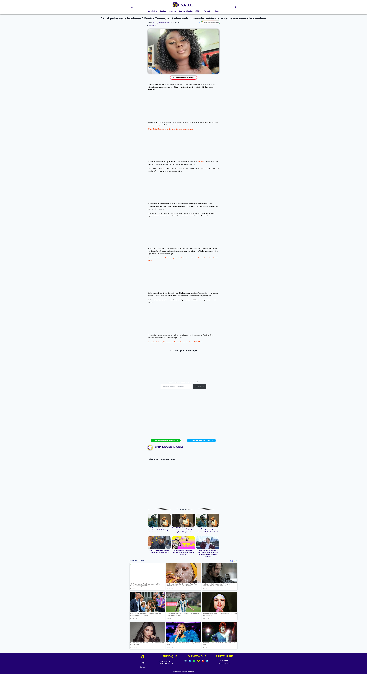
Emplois (163, 11)
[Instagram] (198, 661)
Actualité (151, 11)
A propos (143, 662)
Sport (217, 11)
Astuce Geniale (224, 664)
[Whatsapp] (194, 661)
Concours (172, 11)
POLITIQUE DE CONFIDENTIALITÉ (166, 663)
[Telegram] (207, 661)
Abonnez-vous (199, 386)
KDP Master (224, 660)
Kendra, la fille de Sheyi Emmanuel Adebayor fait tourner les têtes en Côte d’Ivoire (175, 342)
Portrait (207, 11)
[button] (131, 7)
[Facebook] (185, 661)
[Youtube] (203, 661)
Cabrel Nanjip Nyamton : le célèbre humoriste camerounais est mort (170, 129)
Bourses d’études (185, 11)
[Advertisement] (183, 105)
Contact (142, 667)
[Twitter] (190, 661)
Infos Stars (152, 26)
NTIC (197, 11)
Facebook (200, 161)
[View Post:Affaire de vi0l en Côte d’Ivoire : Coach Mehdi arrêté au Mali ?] (159, 542)
